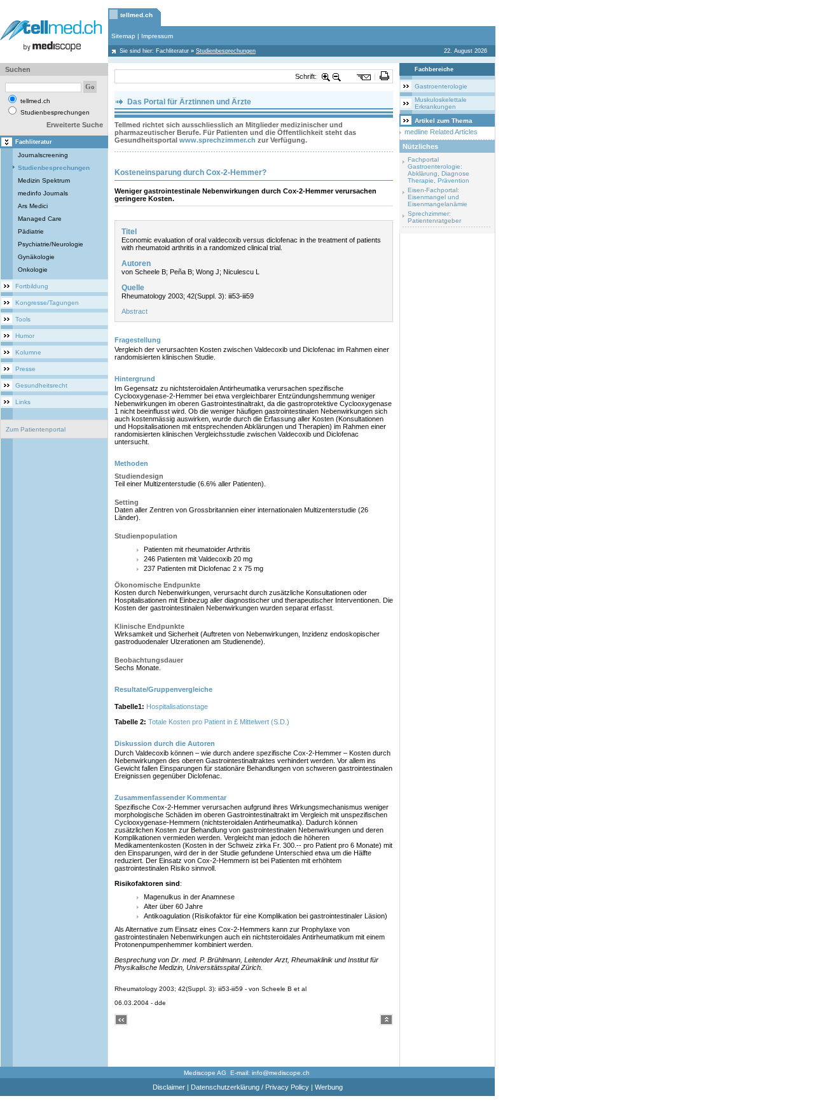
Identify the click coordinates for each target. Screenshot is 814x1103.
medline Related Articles (441, 132)
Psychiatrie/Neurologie (50, 244)
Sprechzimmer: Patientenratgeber (434, 217)
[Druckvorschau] (384, 76)
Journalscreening (43, 154)
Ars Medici (33, 205)
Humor (24, 335)
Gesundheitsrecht (41, 385)
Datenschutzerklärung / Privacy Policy (250, 1087)
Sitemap (123, 35)
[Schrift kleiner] (337, 76)
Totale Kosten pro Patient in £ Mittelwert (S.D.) (218, 722)
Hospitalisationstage (177, 706)
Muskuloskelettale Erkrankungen (441, 103)
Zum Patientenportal (36, 429)
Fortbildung (31, 286)
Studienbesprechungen (54, 167)
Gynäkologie (36, 256)
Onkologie (33, 269)
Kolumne (28, 352)
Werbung (329, 1087)
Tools (23, 319)
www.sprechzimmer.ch (217, 140)
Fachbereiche (434, 69)
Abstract (134, 311)
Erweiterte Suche (74, 125)
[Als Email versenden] (364, 76)
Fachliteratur (172, 51)
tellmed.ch (136, 14)
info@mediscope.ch (281, 1072)
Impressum (157, 35)
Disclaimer (169, 1087)
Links (23, 401)
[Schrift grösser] (326, 76)
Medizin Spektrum (44, 180)
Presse (25, 368)
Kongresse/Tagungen (47, 302)
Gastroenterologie (441, 86)
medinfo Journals (43, 193)
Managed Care (40, 218)
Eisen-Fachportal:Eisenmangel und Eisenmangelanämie (437, 196)
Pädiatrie (31, 231)
